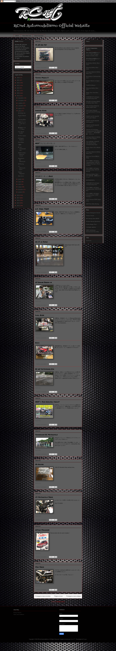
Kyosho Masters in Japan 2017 (92, 81)
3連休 (37, 343)
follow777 (73, 639)
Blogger (85, 639)
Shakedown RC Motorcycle (46, 434)
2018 (18, 195)
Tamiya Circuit (90, 215)
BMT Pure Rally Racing (92, 204)
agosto (20, 108)
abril (19, 184)
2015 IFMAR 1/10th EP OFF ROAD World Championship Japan (92, 143)
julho (19, 111)
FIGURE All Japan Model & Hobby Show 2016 (93, 102)
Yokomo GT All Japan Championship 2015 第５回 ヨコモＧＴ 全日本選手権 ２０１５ (94, 132)
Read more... (38, 63)
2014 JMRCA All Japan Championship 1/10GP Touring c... (92, 195)
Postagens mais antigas (73, 596)
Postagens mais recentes (42, 596)
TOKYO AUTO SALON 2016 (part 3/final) (92, 117)
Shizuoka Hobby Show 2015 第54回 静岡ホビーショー (93, 175)
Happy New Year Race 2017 (92, 93)
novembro (21, 100)
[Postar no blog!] (51, 68)
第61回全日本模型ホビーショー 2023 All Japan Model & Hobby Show (93, 54)
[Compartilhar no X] (53, 68)
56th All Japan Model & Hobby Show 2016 (92, 106)
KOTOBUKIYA (90, 180)
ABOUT (17, 35)
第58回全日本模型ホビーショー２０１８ (93, 59)
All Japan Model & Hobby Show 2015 (93, 152)
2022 (18, 88)
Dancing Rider (40, 110)
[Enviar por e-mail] (50, 68)
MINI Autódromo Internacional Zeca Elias (92, 230)
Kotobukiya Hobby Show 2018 (93, 63)
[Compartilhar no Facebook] (55, 68)
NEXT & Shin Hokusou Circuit (47, 402)
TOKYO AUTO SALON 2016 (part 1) (92, 125)
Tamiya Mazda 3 (41, 77)
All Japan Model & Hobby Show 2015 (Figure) (93, 137)
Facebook (88, 240)
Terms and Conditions (18, 614)
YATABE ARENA (91, 227)
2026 (18, 77)
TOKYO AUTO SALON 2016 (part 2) (92, 121)
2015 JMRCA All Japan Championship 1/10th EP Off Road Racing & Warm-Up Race (93, 163)
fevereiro (20, 189)
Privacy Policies (17, 612)
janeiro (20, 192)
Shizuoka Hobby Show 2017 (92, 88)
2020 (18, 93)
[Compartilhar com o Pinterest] (56, 68)
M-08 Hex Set (41, 45)
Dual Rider (39, 315)
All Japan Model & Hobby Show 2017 (93, 72)
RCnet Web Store (27, 35)
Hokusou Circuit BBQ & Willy (92, 157)
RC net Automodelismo (44, 369)
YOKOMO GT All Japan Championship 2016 (92, 97)
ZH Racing (39, 464)
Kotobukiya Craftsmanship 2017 (93, 77)
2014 (18, 205)
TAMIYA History (90, 85)
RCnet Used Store (38, 35)
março (20, 187)
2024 (18, 83)
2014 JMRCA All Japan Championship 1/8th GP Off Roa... (93, 189)
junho (20, 179)
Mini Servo (39, 567)
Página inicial (58, 596)
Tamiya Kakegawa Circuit (93, 213)
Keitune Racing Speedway (93, 221)
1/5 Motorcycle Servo (44, 497)
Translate (27, 69)
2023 (18, 85)
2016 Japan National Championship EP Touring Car (93, 111)
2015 (18, 203)
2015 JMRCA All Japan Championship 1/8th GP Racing (92, 169)
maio (19, 181)
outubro (20, 103)
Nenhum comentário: (41, 67)
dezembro (21, 98)
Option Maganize (42, 530)
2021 (18, 90)
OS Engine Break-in (43, 282)
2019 (18, 95)
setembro (21, 105)
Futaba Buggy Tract (91, 224)
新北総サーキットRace (44, 176)
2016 (18, 200)
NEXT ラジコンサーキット (45, 143)
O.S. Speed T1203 (42, 209)
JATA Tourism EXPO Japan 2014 (93, 200)
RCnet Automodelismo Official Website (52, 26)
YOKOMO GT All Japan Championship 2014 (92, 183)
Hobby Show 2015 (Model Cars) (93, 148)
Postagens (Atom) (60, 601)
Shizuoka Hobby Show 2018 (92, 68)
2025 (18, 80)
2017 (18, 198)
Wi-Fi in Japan (41, 242)
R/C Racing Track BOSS (92, 218)
